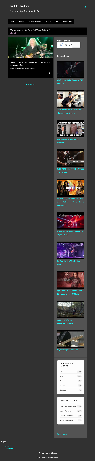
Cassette (70, 390)
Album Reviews (70, 411)
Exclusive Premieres (70, 416)
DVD (70, 376)
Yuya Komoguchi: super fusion (69, 350)
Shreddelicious (35, 21)
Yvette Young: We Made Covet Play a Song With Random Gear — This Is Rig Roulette (70, 202)
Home (12, 21)
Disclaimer (67, 21)
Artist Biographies (70, 420)
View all (13, 33)
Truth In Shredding (19, 6)
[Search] (85, 7)
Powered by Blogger (48, 453)
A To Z (48, 21)
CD (70, 372)
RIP (57, 21)
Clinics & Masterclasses (70, 406)
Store (21, 21)
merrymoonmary (53, 457)
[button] (49, 73)
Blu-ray (70, 385)
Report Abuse (62, 434)
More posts (30, 84)
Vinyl (70, 381)
